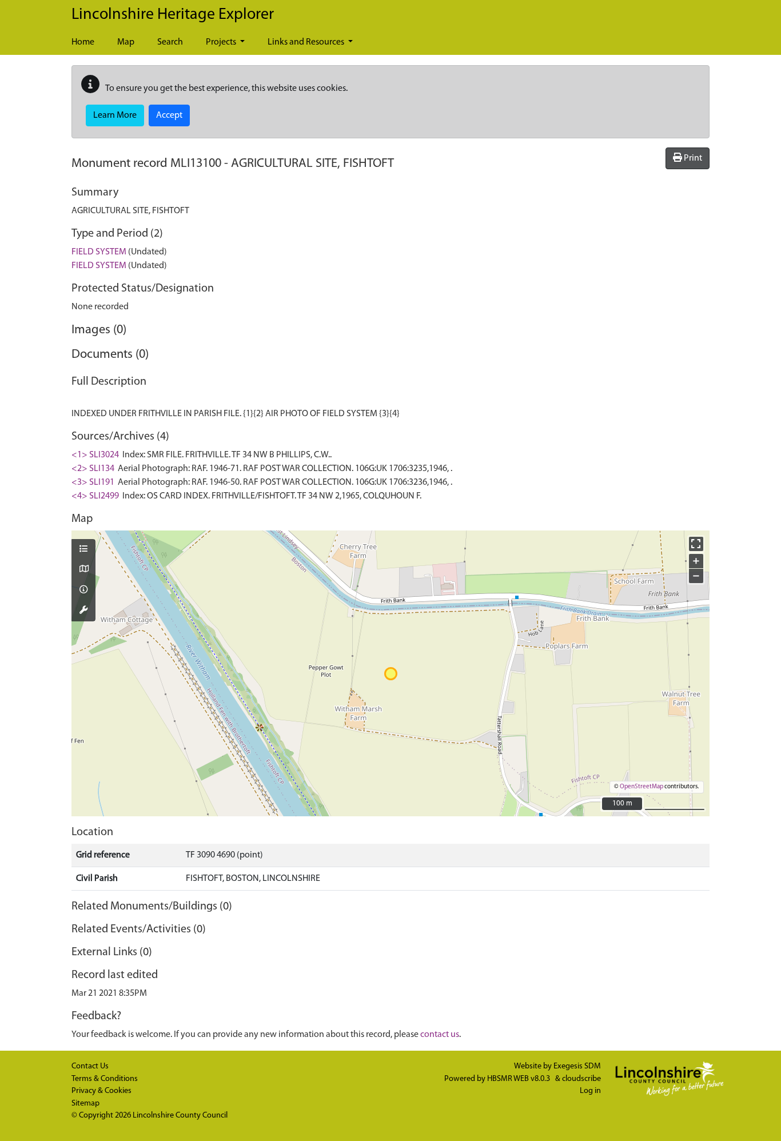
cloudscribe (581, 1079)
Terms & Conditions (104, 1079)
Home (82, 42)
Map (125, 42)
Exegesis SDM (577, 1066)
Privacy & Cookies (101, 1091)
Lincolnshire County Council (180, 1115)
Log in (590, 1091)
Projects (222, 42)
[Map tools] (83, 611)
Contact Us (90, 1066)
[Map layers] (83, 550)
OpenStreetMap (641, 787)
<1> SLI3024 (95, 455)
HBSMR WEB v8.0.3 (519, 1079)
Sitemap (85, 1103)
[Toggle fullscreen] (696, 544)
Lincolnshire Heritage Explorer (172, 15)
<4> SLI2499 (95, 496)
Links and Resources (307, 42)
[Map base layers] (83, 570)
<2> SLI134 (92, 468)
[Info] (83, 590)
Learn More (115, 115)
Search (170, 42)
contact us (439, 1034)
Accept (169, 115)
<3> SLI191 (92, 482)
